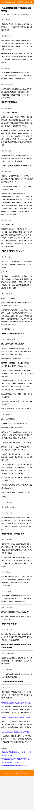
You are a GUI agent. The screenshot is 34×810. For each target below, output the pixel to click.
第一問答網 (6, 2)
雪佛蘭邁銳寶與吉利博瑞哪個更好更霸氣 (14, 766)
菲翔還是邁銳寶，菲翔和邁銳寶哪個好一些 (15, 759)
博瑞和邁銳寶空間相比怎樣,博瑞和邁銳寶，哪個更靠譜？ (17, 703)
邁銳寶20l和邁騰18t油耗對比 (11, 762)
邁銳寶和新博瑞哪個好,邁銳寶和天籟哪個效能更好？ (17, 717)
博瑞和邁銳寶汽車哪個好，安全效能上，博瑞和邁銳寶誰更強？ (17, 752)
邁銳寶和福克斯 (6, 755)
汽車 (13, 2)
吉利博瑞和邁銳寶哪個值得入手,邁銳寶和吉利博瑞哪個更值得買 (17, 732)
